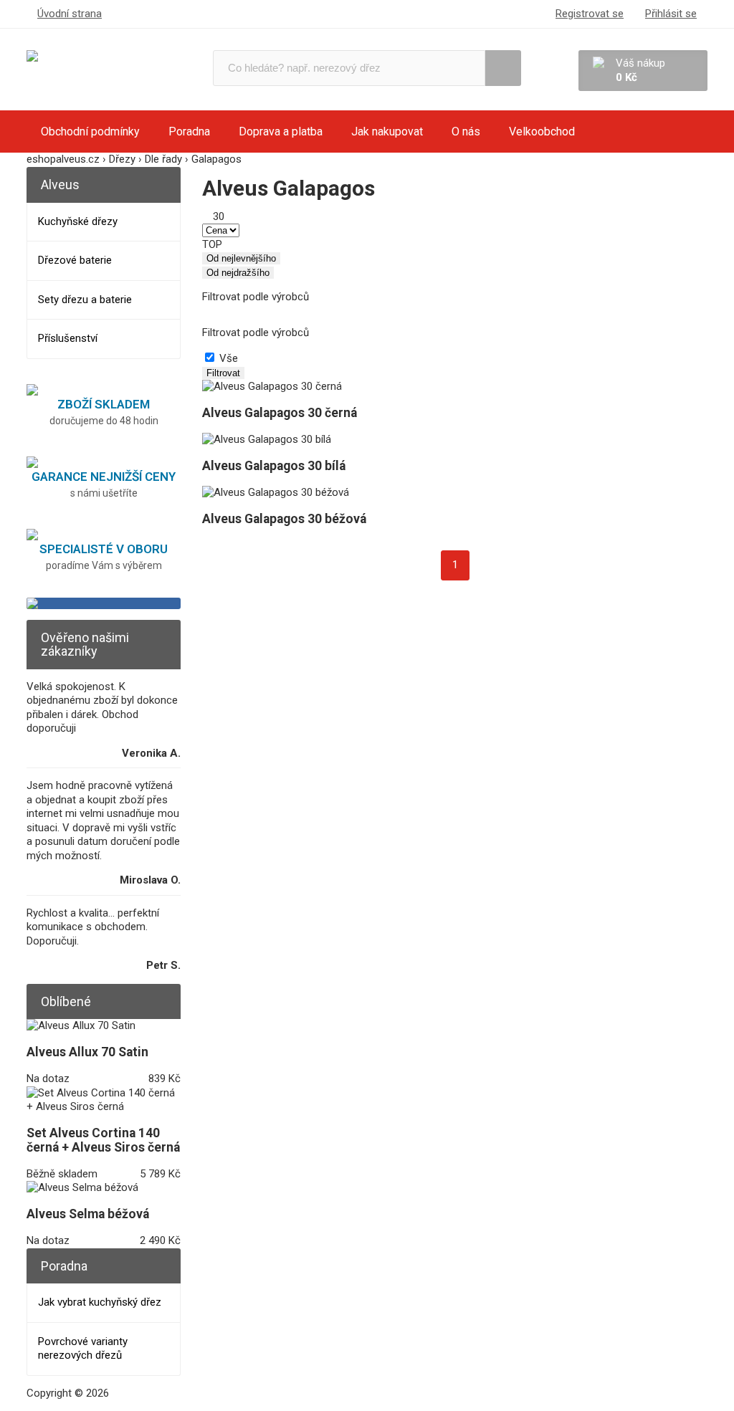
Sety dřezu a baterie (85, 299)
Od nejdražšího (238, 272)
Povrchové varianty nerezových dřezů (83, 1348)
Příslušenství (67, 338)
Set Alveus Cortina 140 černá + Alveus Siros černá (103, 1140)
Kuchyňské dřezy (78, 221)
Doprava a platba (281, 131)
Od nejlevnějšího (241, 258)
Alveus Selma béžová (88, 1214)
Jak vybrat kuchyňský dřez (99, 1302)
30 (218, 216)
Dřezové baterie (75, 260)
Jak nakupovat (387, 131)
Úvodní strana (69, 13)
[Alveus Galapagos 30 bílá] (266, 439)
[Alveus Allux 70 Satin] (81, 1025)
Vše (228, 358)
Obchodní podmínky (90, 131)
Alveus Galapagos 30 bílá (273, 466)
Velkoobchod (542, 131)
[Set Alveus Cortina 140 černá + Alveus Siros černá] (104, 1106)
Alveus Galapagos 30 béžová (284, 519)
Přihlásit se (671, 13)
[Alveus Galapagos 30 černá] (272, 386)
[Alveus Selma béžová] (82, 1187)
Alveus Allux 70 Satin (87, 1052)
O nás (466, 131)
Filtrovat (223, 373)
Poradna (189, 131)
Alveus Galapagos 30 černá (279, 413)
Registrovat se (590, 13)
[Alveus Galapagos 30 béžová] (275, 492)
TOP (212, 244)
